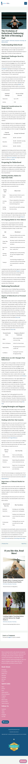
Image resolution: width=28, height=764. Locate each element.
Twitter (3, 712)
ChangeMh (4, 68)
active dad (7, 538)
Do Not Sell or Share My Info (14, 731)
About (3, 686)
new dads (13, 159)
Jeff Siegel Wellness (12, 437)
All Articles (12, 40)
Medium (24, 375)
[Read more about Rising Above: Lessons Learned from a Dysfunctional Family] (14, 567)
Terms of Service (5, 703)
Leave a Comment (5, 40)
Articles (3, 688)
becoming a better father (20, 538)
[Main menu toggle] (25, 3)
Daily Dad (17, 317)
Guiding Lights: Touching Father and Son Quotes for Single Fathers (13, 618)
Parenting (22, 40)
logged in (10, 637)
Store (3, 690)
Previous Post (4, 543)
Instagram (4, 714)
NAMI (19, 84)
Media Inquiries (5, 692)
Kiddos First (4, 673)
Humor (3, 681)
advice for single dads (11, 157)
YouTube (3, 716)
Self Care (4, 679)
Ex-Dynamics (4, 671)
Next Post (24, 543)
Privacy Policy (5, 701)
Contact (3, 697)
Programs (4, 696)
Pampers (22, 216)
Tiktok (3, 711)
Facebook (4, 709)
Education (17, 40)
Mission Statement (6, 694)
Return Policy (4, 699)
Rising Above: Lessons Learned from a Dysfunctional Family (13, 581)
